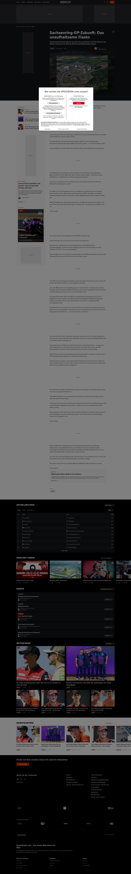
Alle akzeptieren (53, 103)
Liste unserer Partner (79, 125)
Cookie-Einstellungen (82, 129)
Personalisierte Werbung (53, 113)
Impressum (47, 129)
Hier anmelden (78, 107)
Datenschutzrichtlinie (63, 129)
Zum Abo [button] (78, 103)
